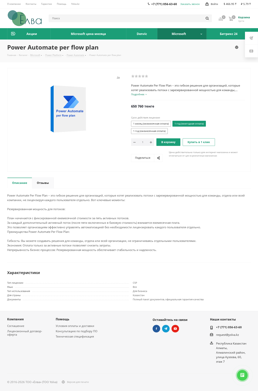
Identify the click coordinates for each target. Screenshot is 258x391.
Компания (15, 319)
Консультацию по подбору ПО (76, 331)
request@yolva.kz (227, 335)
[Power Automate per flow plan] (68, 108)
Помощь (62, 319)
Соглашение (15, 326)
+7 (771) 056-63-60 (229, 327)
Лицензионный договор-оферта (24, 332)
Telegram (166, 328)
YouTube (175, 328)
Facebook (156, 328)
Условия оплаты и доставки (75, 326)
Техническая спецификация (75, 336)
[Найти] (207, 18)
